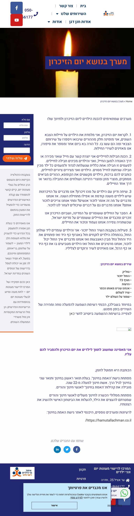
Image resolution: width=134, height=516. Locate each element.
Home (129, 101)
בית (83, 6)
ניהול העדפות (114, 505)
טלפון (27, 132)
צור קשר (66, 6)
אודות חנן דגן (80, 22)
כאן (72, 313)
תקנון (82, 469)
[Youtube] (16, 20)
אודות (57, 22)
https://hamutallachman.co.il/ (108, 420)
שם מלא (26, 120)
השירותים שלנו (73, 14)
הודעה (27, 144)
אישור (54, 505)
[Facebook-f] (16, 8)
